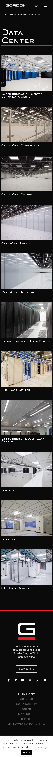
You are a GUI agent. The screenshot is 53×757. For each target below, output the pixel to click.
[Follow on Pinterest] (37, 680)
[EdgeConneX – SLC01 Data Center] (26, 418)
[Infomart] (26, 469)
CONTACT (26, 708)
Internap (8, 539)
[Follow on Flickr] (30, 680)
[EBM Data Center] (26, 369)
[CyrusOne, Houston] (26, 271)
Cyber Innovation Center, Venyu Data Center (22, 95)
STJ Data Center (15, 588)
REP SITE (26, 718)
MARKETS (25, 14)
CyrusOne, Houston (17, 292)
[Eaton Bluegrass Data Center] (26, 320)
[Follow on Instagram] (44, 680)
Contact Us (26, 669)
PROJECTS (14, 14)
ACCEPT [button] (26, 752)
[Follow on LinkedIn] (16, 680)
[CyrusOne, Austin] (26, 222)
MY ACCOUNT (26, 713)
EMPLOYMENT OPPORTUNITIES (26, 723)
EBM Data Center (15, 390)
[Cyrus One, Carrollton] (26, 124)
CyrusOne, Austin (15, 243)
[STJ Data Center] (26, 567)
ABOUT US (26, 698)
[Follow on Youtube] (23, 680)
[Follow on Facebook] (9, 680)
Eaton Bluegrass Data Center (25, 341)
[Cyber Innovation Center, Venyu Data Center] (26, 73)
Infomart (8, 490)
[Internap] (26, 518)
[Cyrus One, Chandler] (26, 173)
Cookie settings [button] (40, 747)
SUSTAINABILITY (26, 703)
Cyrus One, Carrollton (20, 145)
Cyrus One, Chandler (18, 194)
